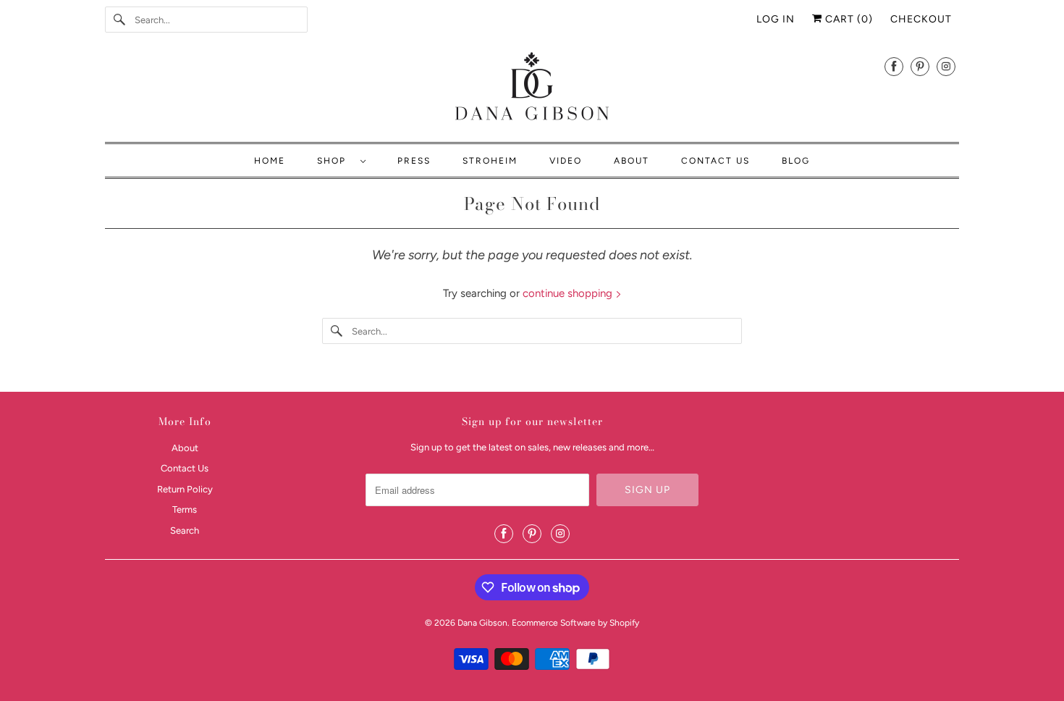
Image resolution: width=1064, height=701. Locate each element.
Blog (796, 161)
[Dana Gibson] (532, 88)
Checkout (921, 19)
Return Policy (185, 489)
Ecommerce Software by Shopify (575, 623)
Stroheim (490, 161)
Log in (775, 19)
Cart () (847, 19)
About (631, 161)
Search (184, 530)
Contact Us (715, 161)
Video (565, 161)
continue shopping (569, 293)
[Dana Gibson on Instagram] (946, 66)
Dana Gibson (482, 623)
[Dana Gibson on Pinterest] (920, 66)
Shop (335, 161)
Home (269, 161)
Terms (184, 509)
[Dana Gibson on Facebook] (893, 66)
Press (414, 161)
